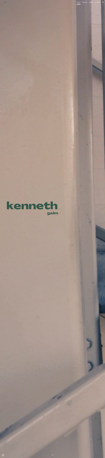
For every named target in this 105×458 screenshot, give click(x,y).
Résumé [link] (84, 2)
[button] (103, 2)
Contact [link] (97, 2)
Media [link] (91, 2)
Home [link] (78, 2)
